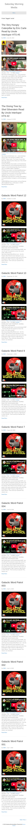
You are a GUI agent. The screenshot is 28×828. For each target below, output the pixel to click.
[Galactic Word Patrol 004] (14, 524)
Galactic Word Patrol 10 (14, 273)
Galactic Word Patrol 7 (13, 427)
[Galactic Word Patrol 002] (14, 683)
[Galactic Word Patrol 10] (14, 291)
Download (19, 71)
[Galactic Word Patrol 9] (14, 369)
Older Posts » (23, 819)
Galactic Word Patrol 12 (14, 195)
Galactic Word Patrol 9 (13, 351)
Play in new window (11, 71)
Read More (4, 97)
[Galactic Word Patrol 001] (14, 762)
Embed (17, 73)
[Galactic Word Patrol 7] (14, 445)
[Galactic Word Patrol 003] (14, 604)
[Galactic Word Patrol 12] (14, 213)
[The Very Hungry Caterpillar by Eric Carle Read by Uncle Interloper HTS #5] (14, 47)
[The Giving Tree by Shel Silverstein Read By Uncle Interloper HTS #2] (14, 128)
